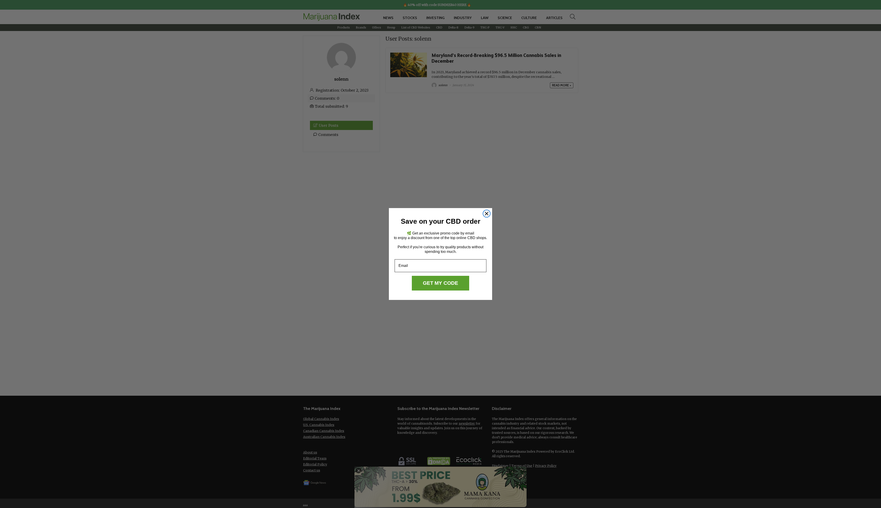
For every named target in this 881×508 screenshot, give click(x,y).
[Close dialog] (486, 213)
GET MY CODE (440, 283)
